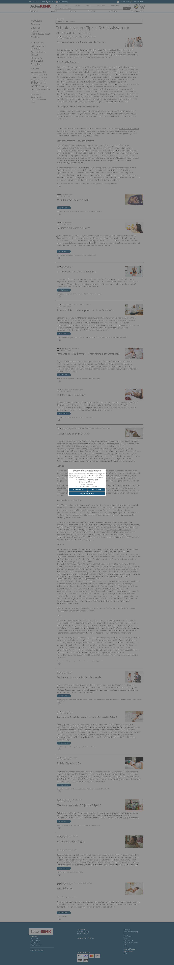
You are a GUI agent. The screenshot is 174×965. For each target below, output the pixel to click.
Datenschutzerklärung (82, 486)
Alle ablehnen (96, 490)
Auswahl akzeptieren (87, 493)
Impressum (95, 486)
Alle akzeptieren (78, 490)
